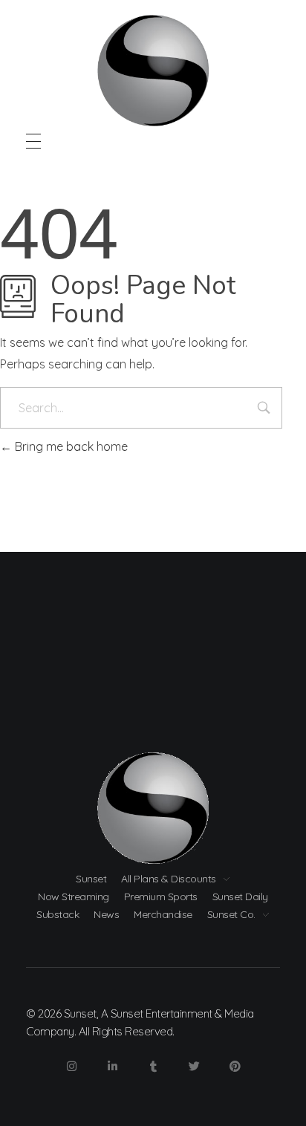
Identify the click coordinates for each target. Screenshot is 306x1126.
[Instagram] (71, 1066)
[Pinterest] (235, 1066)
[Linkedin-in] (112, 1066)
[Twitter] (194, 1066)
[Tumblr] (153, 1066)
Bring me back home (70, 446)
